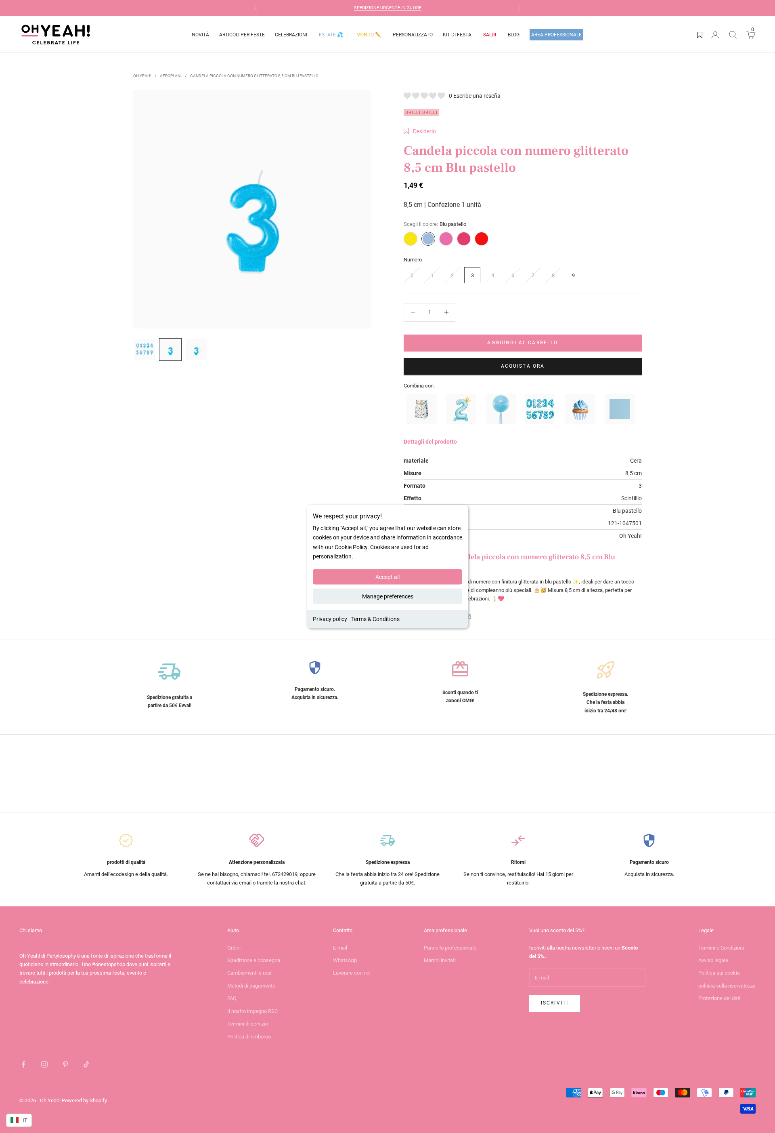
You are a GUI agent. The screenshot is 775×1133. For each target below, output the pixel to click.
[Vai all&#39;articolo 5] (170, 349)
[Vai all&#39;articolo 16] (196, 349)
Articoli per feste (242, 35)
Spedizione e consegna (253, 960)
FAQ (232, 998)
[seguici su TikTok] (86, 1064)
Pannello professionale (450, 948)
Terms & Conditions (375, 618)
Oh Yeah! (142, 76)
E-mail (340, 948)
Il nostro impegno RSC (252, 1011)
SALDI (489, 35)
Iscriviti (554, 1003)
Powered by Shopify (84, 1100)
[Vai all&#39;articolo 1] (144, 349)
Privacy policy (330, 618)
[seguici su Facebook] (23, 1064)
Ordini (234, 948)
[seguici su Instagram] (44, 1064)
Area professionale (556, 35)
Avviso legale (713, 960)
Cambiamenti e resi (249, 973)
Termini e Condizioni (721, 948)
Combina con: (419, 386)
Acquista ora (523, 366)
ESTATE (331, 35)
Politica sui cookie (719, 973)
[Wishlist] (699, 34)
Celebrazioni (291, 35)
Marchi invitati (440, 960)
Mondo (368, 35)
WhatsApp (345, 960)
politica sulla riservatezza (727, 986)
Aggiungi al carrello (522, 342)
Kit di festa (457, 35)
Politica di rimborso (249, 1037)
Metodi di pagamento (251, 986)
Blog (513, 35)
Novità (200, 35)
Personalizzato (413, 35)
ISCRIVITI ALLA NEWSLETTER (401, 8)
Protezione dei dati (719, 998)
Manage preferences (387, 596)
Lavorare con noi (352, 973)
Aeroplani (171, 76)
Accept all (387, 576)
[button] (420, 131)
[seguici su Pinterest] (65, 1064)
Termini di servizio (247, 1024)
